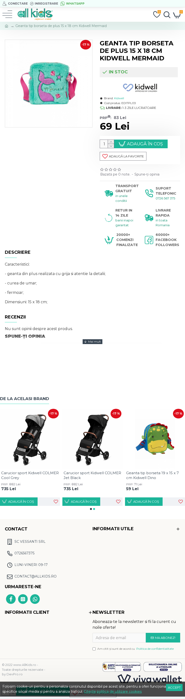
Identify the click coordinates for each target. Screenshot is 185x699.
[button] (91, 509)
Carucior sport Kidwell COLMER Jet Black (92, 475)
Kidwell (119, 98)
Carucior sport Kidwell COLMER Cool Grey (30, 475)
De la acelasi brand (24, 398)
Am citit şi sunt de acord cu (135, 648)
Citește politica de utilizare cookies (113, 691)
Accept (174, 687)
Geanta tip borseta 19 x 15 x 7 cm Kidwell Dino (152, 475)
